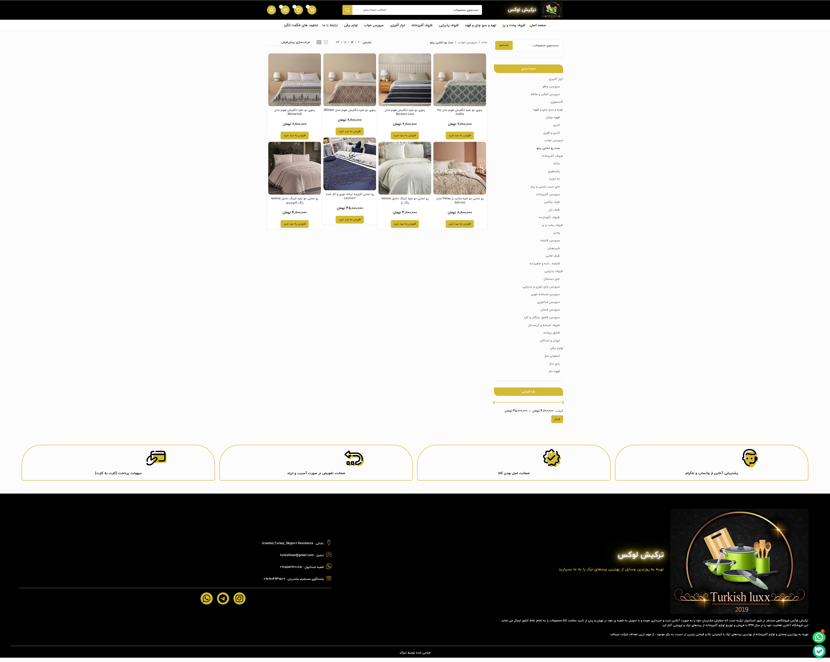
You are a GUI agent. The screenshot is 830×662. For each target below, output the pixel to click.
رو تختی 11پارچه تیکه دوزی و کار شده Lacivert (350, 196)
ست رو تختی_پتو (548, 148)
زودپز (556, 233)
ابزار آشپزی (556, 79)
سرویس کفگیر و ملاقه (545, 94)
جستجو (504, 45)
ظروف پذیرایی (553, 271)
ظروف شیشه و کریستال (544, 325)
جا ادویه (554, 179)
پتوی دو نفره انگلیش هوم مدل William (350, 110)
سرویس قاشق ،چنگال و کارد (542, 317)
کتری (556, 125)
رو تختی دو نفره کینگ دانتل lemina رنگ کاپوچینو (294, 201)
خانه (484, 42)
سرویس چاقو (551, 87)
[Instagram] (239, 598)
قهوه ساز (554, 371)
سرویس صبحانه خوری (545, 294)
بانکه (556, 164)
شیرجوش (553, 248)
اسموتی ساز (552, 356)
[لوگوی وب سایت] (551, 10)
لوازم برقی (556, 348)
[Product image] (459, 79)
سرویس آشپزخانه (548, 194)
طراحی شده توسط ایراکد (415, 653)
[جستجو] (347, 10)
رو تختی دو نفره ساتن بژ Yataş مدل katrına (460, 201)
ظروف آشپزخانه (552, 156)
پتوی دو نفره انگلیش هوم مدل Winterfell (294, 112)
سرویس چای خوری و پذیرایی (541, 287)
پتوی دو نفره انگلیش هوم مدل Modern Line (405, 112)
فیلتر (557, 419)
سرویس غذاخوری (548, 302)
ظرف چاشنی (552, 202)
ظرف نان (554, 210)
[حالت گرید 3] (326, 42)
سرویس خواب (553, 140)
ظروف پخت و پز (552, 225)
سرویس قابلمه (550, 240)
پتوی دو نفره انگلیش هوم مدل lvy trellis (459, 112)
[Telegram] (223, 598)
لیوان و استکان (550, 341)
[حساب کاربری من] (271, 10)
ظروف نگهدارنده (549, 217)
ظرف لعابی (553, 256)
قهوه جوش (553, 117)
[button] (460, 135)
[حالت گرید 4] (319, 42)
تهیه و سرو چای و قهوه (548, 110)
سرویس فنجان (550, 310)
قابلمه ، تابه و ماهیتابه (544, 264)
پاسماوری (554, 171)
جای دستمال (552, 279)
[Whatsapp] (207, 598)
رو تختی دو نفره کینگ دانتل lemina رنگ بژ (404, 201)
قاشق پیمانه (551, 333)
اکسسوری (557, 102)
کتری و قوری (551, 133)
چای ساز (554, 364)
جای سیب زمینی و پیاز (545, 187)
